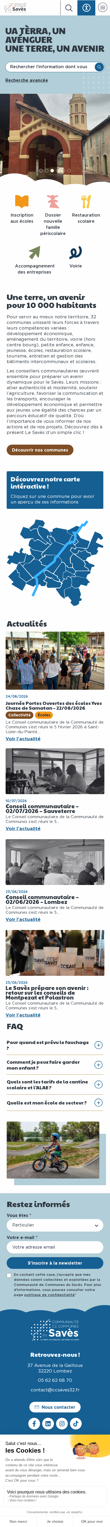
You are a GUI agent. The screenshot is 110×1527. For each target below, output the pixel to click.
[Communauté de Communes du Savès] (15, 7)
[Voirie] (75, 252)
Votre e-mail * (22, 1237)
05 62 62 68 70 (55, 1380)
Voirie (75, 266)
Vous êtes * (19, 1215)
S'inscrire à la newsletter (55, 1263)
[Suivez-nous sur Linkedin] (48, 1423)
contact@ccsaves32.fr (55, 1390)
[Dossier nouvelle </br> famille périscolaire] (53, 201)
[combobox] (50, 67)
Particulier (23, 1225)
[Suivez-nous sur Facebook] (34, 1423)
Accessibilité (86, 7)
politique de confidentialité (49, 1295)
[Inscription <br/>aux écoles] (22, 201)
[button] (102, 8)
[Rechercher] (99, 67)
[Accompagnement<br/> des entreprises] (34, 252)
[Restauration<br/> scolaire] (86, 201)
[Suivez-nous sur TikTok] (76, 1423)
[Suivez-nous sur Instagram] (62, 1423)
